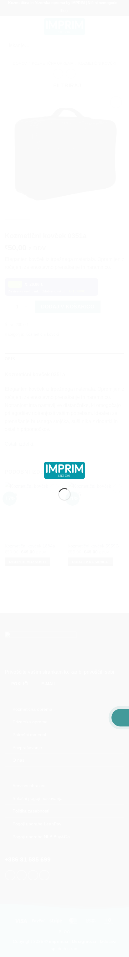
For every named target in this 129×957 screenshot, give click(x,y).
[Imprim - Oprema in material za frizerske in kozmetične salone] (64, 470)
